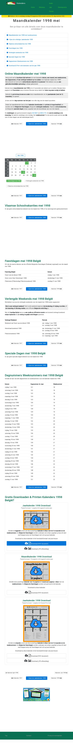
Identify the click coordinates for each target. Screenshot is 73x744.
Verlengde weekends (18, 52)
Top (6, 735)
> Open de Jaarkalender (37, 124)
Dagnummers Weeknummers (20, 61)
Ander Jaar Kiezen (51, 7)
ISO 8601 (35, 113)
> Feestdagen (13, 181)
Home (33, 7)
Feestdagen (15, 48)
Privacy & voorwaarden (55, 735)
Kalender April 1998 (12, 672)
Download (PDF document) (39, 544)
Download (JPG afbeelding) (40, 549)
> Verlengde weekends (34, 181)
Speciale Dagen (16, 57)
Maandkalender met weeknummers (22, 35)
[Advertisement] (36, 140)
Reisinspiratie (62, 7)
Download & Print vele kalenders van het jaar (24, 65)
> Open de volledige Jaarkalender (20, 39)
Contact (28, 735)
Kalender (17, 124)
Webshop (42, 7)
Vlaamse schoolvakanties (19, 44)
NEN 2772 (43, 113)
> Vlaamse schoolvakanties (17, 186)
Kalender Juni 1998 (60, 672)
